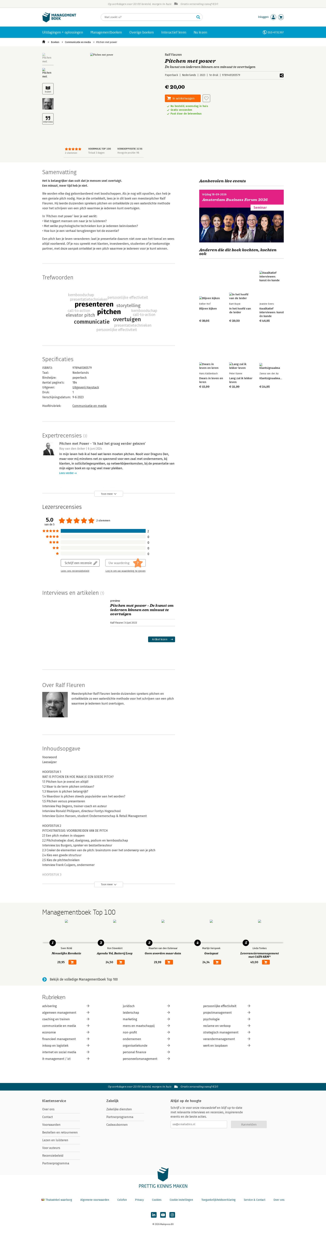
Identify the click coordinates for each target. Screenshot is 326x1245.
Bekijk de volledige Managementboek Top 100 (84, 979)
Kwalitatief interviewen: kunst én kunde (271, 312)
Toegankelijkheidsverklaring (218, 1199)
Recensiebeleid (52, 1155)
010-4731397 (276, 32)
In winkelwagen (184, 98)
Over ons (48, 1109)
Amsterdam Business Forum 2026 (235, 199)
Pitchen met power (106, 42)
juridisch (129, 1006)
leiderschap (131, 1012)
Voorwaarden (51, 1125)
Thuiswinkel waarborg (59, 1199)
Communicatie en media (78, 42)
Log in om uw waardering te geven (125, 570)
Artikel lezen (159, 639)
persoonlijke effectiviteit (219, 1006)
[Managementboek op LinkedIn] (154, 1215)
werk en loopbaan (215, 1045)
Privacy (139, 1199)
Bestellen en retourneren (60, 1132)
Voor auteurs (51, 1148)
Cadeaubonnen (117, 1125)
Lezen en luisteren (55, 1140)
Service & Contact (254, 1199)
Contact (47, 1117)
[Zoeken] (198, 17)
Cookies (156, 1199)
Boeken (55, 42)
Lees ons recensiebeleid (75, 570)
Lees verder (66, 473)
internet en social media (59, 1052)
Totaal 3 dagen (96, 152)
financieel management (59, 1039)
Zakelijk (112, 1101)
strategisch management (220, 1032)
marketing (130, 1019)
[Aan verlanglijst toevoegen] (206, 98)
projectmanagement (217, 1012)
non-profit (130, 1032)
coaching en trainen (56, 1019)
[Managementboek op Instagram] (172, 1215)
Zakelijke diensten (119, 1109)
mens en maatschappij (139, 1026)
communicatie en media (59, 1026)
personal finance (134, 1052)
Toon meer (107, 493)
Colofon (122, 1199)
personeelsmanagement (140, 1059)
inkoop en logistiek (55, 1045)
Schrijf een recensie (78, 563)
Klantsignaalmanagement (276, 378)
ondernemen (132, 1039)
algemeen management (59, 1012)
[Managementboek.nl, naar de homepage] (59, 21)
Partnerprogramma (55, 1163)
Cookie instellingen (181, 1199)
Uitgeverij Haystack (85, 387)
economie (49, 1032)
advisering (49, 1006)
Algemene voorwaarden (94, 1199)
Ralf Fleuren (173, 55)
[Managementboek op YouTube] (163, 1215)
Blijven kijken (208, 308)
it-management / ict (56, 1059)
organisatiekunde (135, 1045)
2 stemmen (71, 152)
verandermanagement (219, 1039)
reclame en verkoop (217, 1026)
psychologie (211, 1019)
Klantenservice (54, 1101)
